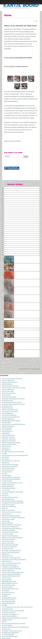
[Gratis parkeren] (12, 168)
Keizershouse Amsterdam (10, 466)
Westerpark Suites (7, 609)
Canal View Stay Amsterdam (10, 532)
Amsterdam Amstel (7, 400)
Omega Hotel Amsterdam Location (12, 483)
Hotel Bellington (6, 475)
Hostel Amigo (6, 521)
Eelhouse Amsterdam (8, 510)
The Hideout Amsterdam (9, 415)
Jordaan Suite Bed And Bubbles (11, 574)
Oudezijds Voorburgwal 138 (10, 567)
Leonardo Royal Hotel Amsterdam (12, 379)
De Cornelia (5, 459)
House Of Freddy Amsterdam (10, 552)
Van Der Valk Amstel (8, 389)
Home (7, 15)
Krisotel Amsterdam (8, 541)
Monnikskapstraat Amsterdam (11, 421)
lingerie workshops (27, 106)
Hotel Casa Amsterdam (8, 393)
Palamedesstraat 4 (7, 556)
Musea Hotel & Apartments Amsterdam (13, 623)
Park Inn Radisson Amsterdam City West (14, 388)
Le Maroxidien (6, 638)
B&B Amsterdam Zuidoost (9, 583)
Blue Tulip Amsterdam (8, 600)
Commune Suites (7, 481)
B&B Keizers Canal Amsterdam (11, 516)
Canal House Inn (7, 514)
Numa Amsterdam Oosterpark (11, 477)
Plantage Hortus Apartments (10, 633)
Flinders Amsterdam (8, 484)
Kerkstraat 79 (6, 448)
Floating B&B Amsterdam (9, 598)
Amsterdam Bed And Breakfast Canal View (14, 618)
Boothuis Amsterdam (8, 380)
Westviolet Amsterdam (8, 601)
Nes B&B (4, 605)
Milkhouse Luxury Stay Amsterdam (12, 537)
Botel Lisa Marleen (7, 523)
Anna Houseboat (7, 625)
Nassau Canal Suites (8, 543)
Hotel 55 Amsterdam (8, 470)
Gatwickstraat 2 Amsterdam (10, 589)
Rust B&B (4, 596)
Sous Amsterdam (7, 472)
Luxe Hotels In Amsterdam (10, 411)
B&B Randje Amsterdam (9, 581)
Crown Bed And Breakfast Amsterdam (13, 517)
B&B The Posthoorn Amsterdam (11, 525)
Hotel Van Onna (6, 578)
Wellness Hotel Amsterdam (10, 410)
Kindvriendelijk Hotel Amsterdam (12, 402)
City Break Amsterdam (8, 539)
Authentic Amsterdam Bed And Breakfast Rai (15, 627)
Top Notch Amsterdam (8, 530)
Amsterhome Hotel (7, 548)
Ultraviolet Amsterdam (8, 585)
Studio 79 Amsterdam (8, 435)
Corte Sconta (5, 490)
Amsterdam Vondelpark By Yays (11, 550)
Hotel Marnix (5, 463)
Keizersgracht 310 (7, 431)
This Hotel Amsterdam (8, 468)
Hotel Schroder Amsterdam (10, 464)
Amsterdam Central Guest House (12, 631)
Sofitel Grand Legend (8, 505)
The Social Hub (6, 395)
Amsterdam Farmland (8, 592)
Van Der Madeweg (7, 413)
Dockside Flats (6, 422)
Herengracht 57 (6, 450)
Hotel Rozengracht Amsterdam (11, 442)
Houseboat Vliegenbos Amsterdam (12, 492)
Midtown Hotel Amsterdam (10, 536)
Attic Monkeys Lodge (8, 519)
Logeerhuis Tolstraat (8, 437)
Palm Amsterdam (7, 428)
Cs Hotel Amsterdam (8, 634)
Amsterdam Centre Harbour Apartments (14, 559)
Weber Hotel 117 (7, 561)
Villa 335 (4, 622)
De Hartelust (5, 590)
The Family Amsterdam (8, 488)
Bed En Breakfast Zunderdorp (11, 461)
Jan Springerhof (6, 430)
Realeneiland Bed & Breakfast (11, 576)
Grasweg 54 (5, 457)
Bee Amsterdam (6, 446)
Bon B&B (4, 453)
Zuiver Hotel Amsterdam (9, 397)
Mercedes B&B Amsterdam (10, 497)
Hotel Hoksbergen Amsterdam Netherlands (15, 455)
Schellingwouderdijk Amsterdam (11, 528)
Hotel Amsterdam (7, 384)
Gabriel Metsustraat (8, 499)
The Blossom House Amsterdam (11, 512)
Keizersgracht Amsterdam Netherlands (13, 424)
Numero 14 (5, 495)
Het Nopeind (5, 433)
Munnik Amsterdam (8, 486)
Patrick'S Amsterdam (8, 426)
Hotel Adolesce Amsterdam (10, 527)
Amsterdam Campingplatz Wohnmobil (13, 399)
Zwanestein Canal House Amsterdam (13, 611)
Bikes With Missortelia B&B (10, 545)
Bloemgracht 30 (6, 594)
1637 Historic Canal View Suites (11, 558)
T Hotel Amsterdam (7, 534)
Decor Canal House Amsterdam (11, 563)
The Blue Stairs (6, 629)
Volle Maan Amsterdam (9, 439)
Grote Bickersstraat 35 (8, 612)
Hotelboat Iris (6, 554)
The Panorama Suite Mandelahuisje (12, 572)
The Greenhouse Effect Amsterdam (12, 501)
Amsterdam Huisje (7, 408)
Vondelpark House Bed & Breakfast (12, 503)
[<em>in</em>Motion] (21, 4)
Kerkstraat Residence (8, 603)
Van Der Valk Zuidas (8, 391)
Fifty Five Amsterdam (8, 570)
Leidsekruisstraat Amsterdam (11, 417)
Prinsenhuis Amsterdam (9, 547)
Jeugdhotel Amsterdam (9, 441)
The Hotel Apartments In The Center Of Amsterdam (17, 607)
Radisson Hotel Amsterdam (10, 386)
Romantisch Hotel (7, 406)
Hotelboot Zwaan (7, 620)
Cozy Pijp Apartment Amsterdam (11, 569)
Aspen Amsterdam (7, 587)
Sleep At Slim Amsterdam (9, 616)
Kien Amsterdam (7, 580)
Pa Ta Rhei (5, 494)
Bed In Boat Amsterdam (9, 506)
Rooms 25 (5, 508)
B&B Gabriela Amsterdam (9, 565)
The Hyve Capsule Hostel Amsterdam (13, 452)
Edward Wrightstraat (8, 419)
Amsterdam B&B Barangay (9, 636)
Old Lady (4, 474)
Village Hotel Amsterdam (9, 444)
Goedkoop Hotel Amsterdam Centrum (13, 404)
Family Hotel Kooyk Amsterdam (11, 479)
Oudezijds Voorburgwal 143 (10, 614)
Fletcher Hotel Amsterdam (9, 382)
